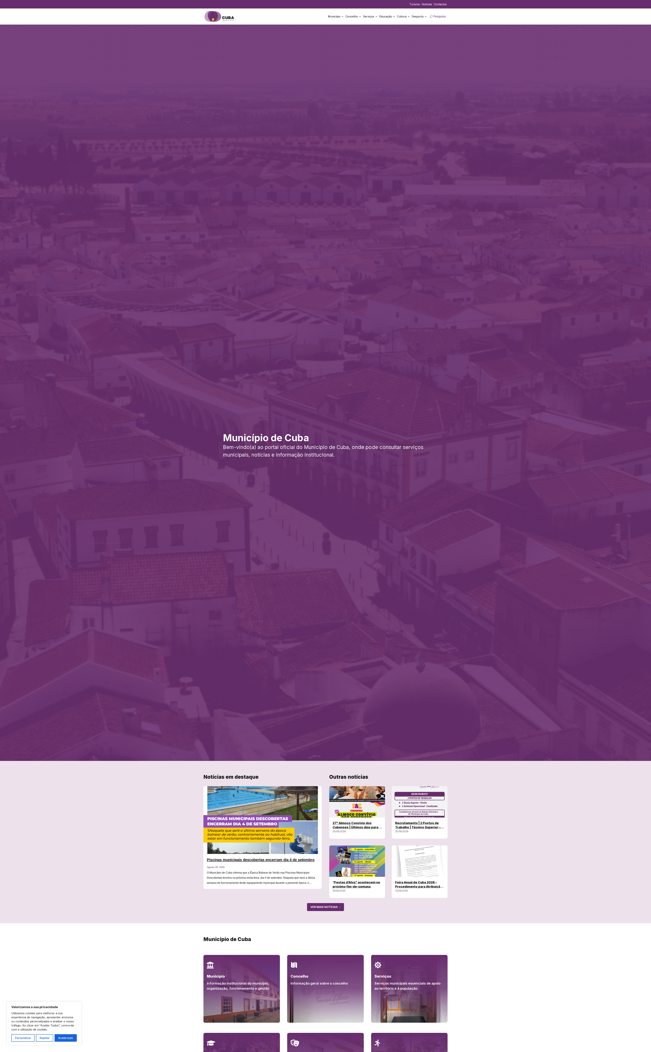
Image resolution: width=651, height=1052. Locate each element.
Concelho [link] (352, 16)
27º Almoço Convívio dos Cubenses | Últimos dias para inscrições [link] (355, 827)
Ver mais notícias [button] (324, 907)
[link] (219, 16)
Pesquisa (439, 16)
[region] (44, 1023)
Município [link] (334, 16)
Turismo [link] (414, 4)
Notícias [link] (427, 4)
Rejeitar (45, 1038)
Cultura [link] (402, 16)
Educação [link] (385, 16)
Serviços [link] (368, 16)
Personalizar (23, 1038)
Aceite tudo (65, 1038)
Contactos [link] (440, 4)
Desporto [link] (418, 16)
